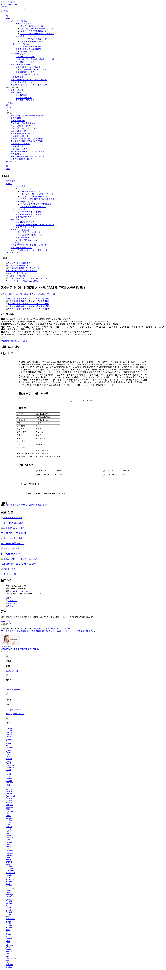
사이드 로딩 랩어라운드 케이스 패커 (31, 69)
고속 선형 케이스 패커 (25, 72)
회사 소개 (10, 105)
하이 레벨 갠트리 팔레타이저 (23, 123)
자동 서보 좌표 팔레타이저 (31, 26)
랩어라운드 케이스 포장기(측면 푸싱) (27, 141)
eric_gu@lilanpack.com (15, 714)
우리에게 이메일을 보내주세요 (14, 341)
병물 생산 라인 (22, 95)
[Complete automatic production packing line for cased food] (19, 559)
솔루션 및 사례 (17, 90)
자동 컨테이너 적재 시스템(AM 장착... (22, 281)
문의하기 (10, 108)
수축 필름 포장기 (18, 77)
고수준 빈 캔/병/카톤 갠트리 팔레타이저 (37, 34)
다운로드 (10, 103)
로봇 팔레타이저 (18, 121)
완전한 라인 (16, 92)
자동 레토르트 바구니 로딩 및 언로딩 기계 (29, 156)
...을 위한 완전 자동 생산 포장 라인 (18, 564)
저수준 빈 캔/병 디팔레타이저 (28, 46)
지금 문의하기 (7, 621)
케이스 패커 (64, 631)
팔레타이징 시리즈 (24, 23)
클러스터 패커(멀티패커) (21, 159)
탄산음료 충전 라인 (24, 98)
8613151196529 (12, 671)
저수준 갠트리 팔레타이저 (22, 126)
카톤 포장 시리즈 (18, 54)
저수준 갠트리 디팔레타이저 (23, 133)
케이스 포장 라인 (77, 631)
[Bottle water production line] (8, 569)
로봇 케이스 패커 (18, 146)
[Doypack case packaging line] (12, 528)
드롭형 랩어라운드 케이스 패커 (29, 67)
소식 (8, 110)
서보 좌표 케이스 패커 (20, 149)
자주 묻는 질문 (12, 161)
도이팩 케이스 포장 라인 (13, 533)
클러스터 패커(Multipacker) (27, 75)
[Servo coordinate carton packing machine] (11, 538)
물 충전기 (90, 631)
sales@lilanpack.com (20, 591)
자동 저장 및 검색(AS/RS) (21, 82)
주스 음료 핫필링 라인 (25, 100)
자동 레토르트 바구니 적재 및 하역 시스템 (29, 80)
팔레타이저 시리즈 (19, 21)
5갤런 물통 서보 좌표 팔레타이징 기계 (36, 29)
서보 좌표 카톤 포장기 (25, 57)
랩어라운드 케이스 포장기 (22, 64)
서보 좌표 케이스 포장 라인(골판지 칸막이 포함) (26, 505)
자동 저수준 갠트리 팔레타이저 (33, 31)
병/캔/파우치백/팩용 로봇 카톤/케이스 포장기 (35, 59)
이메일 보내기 (7, 646)
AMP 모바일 (65, 628)
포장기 (9, 184)
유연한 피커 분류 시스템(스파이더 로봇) (28, 151)
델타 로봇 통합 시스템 (25, 62)
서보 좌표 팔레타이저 (20, 136)
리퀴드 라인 (16, 118)
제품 (8, 18)
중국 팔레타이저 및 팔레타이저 (45, 631)
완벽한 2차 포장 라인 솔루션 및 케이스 (27, 115)
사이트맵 (55, 628)
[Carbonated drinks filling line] (10, 548)
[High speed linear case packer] (11, 518)
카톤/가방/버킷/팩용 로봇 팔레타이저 (36, 39)
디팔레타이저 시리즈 (20, 44)
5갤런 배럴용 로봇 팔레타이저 (33, 41)
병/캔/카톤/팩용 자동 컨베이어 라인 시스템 (29, 85)
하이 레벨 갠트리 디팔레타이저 (24, 128)
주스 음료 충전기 (8, 631)
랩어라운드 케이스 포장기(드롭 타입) (27, 138)
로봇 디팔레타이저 (24, 52)
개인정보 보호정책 (41, 628)
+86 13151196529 (13, 690)
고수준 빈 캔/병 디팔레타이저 (28, 49)
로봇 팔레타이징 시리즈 (26, 36)
